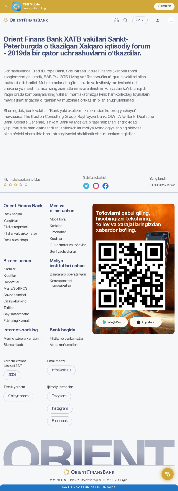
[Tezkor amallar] (168, 474)
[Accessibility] (116, 20)
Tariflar (8, 308)
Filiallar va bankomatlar (20, 233)
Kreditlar (56, 238)
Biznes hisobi (13, 345)
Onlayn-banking (14, 301)
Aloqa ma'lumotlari (63, 345)
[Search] (125, 20)
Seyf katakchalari (16, 314)
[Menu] (171, 20)
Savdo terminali (14, 295)
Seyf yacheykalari (63, 251)
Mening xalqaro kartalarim (22, 338)
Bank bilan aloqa (15, 240)
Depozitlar (11, 282)
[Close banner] (6, 6)
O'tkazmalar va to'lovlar (68, 245)
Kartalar (56, 226)
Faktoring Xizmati (16, 320)
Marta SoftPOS (15, 288)
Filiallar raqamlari (15, 227)
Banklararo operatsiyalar (68, 274)
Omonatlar (58, 232)
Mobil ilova (58, 219)
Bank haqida (12, 214)
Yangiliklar (10, 220)
